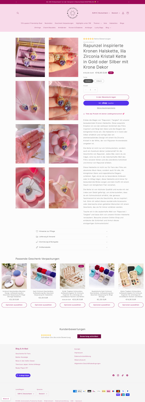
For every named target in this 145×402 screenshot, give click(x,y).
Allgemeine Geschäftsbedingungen (87, 363)
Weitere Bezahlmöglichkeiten (106, 108)
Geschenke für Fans (23, 354)
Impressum (78, 353)
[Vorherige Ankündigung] (16, 2)
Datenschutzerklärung (82, 356)
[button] (18, 13)
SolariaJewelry (25, 401)
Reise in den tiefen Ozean (25, 361)
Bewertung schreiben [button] (89, 336)
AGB (72, 401)
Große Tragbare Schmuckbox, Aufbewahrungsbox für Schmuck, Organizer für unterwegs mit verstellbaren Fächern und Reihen (72, 293)
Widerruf (6, 399)
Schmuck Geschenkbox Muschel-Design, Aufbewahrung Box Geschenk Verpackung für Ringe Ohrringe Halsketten (14, 293)
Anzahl (85, 85)
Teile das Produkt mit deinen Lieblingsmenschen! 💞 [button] (105, 114)
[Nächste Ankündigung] (129, 2)
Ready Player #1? (22, 368)
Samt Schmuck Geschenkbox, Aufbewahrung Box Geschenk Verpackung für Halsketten (43, 293)
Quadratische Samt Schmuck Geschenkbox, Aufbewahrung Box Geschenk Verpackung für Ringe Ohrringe (101, 293)
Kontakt (77, 349)
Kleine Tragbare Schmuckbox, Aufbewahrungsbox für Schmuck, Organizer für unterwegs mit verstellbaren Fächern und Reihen (131, 293)
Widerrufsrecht (80, 360)
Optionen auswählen (14, 305)
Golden (88, 81)
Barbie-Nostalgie (22, 357)
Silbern (99, 81)
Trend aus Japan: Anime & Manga (28, 364)
